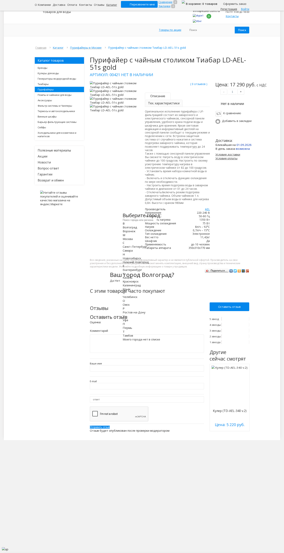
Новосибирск (132, 258)
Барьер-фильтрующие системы (57, 122)
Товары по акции (170, 30)
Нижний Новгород (136, 262)
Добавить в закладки (237, 121)
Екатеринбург (132, 270)
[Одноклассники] (239, 270)
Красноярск (131, 281)
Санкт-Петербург (135, 246)
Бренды (42, 68)
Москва (128, 239)
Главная (40, 47)
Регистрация (228, 9)
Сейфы (42, 127)
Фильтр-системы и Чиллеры (55, 105)
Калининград (132, 285)
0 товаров (209, 4)
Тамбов (128, 335)
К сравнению (232, 113)
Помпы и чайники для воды (54, 95)
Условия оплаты (226, 158)
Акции (42, 156)
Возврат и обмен (51, 180)
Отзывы (99, 5)
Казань (128, 277)
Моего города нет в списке (141, 339)
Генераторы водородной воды (57, 78)
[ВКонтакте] (231, 270)
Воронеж (129, 231)
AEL (207, 209)
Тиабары (43, 84)
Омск (126, 304)
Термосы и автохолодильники (56, 111)
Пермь (127, 328)
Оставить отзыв (229, 307)
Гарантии (45, 174)
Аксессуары (45, 100)
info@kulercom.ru (206, 11)
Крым (126, 289)
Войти (245, 9)
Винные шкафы (47, 116)
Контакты (85, 5)
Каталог (111, 5)
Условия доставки (227, 154)
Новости (44, 162)
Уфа (125, 320)
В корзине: (194, 4)
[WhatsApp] (209, 17)
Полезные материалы (54, 150)
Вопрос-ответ (48, 168)
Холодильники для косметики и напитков (57, 134)
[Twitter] (235, 270)
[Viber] (197, 21)
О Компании (43, 5)
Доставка (59, 5)
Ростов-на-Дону (134, 312)
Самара (128, 250)
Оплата (72, 5)
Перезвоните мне (142, 4)
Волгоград (130, 227)
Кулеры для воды (48, 73)
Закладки (164, 6)
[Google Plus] (247, 270)
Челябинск (130, 297)
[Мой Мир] (243, 270)
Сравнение (165, 2)
